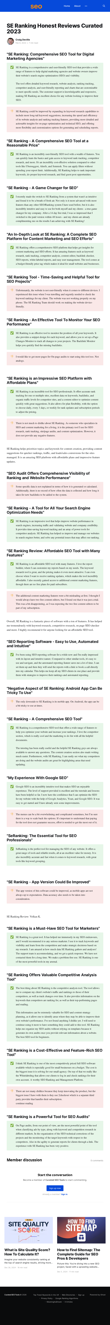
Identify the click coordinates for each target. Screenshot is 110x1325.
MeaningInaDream (54, 1302)
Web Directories (68, 1295)
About (77, 6)
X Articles (69, 1302)
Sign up (81, 1295)
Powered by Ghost (98, 1295)
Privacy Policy (46, 1298)
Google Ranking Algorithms (66, 1298)
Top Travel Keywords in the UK (46, 1295)
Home (67, 6)
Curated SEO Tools (12, 1295)
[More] (86, 6)
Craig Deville (23, 39)
